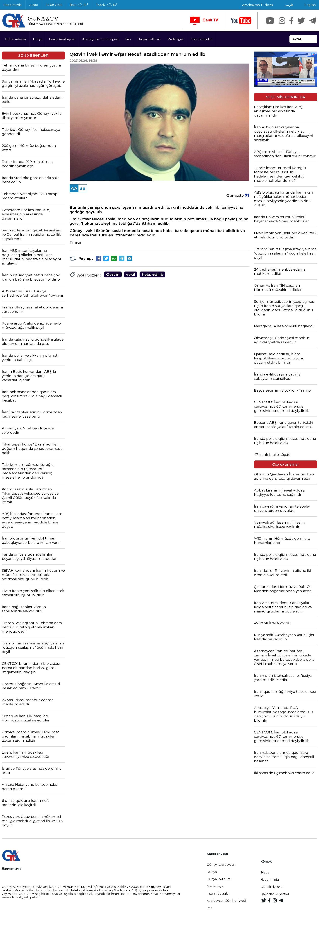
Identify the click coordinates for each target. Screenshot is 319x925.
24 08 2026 (54, 5)
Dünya (37, 39)
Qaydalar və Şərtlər (274, 894)
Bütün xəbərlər (15, 39)
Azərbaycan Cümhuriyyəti (100, 39)
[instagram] (282, 21)
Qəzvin (112, 274)
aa (82, 188)
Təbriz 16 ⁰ (106, 5)
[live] (204, 20)
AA (74, 188)
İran (128, 39)
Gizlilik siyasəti (271, 887)
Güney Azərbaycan (62, 39)
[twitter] (301, 21)
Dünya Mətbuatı (219, 879)
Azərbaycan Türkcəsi (258, 5)
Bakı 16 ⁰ (79, 5)
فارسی (289, 5)
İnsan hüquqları (201, 39)
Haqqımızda (269, 879)
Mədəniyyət (175, 39)
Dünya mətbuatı (149, 39)
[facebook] (291, 21)
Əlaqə (33, 5)
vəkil (130, 274)
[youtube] (241, 20)
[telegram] (313, 21)
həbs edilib (152, 274)
